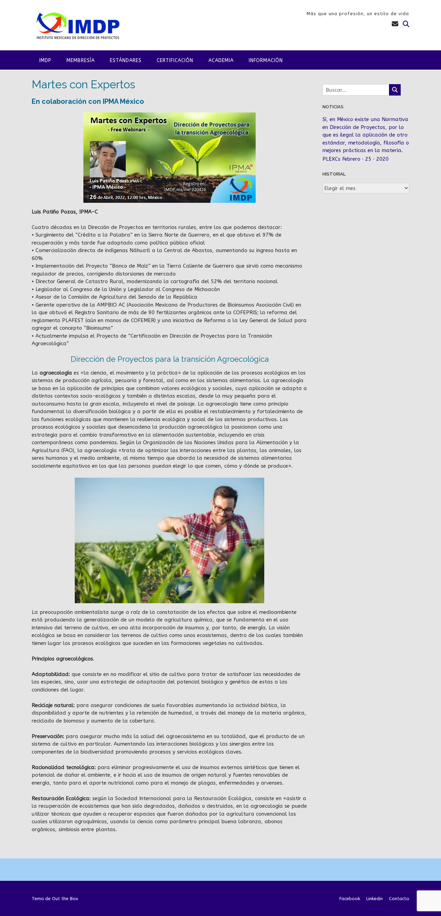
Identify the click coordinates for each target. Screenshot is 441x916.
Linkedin (374, 898)
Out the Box (65, 898)
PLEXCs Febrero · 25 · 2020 (355, 159)
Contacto (399, 898)
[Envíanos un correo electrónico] (395, 24)
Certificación (175, 60)
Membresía (80, 60)
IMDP (45, 60)
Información (266, 60)
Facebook (349, 898)
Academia (221, 60)
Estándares (126, 60)
